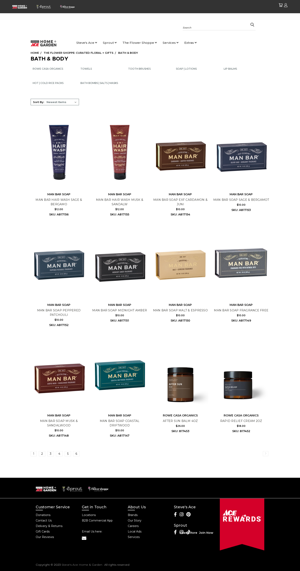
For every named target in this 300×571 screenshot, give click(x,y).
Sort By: (38, 102)
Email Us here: (92, 531)
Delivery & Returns (49, 526)
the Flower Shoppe (138, 43)
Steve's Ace (85, 43)
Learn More (188, 533)
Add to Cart (58, 159)
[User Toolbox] (286, 5)
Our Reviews (45, 537)
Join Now (206, 533)
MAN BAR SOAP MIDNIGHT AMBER (119, 310)
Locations (89, 515)
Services (170, 43)
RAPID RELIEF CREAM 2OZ (241, 421)
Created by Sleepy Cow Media (240, 565)
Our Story (134, 520)
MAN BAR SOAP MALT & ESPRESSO (180, 310)
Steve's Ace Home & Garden (82, 565)
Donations (43, 515)
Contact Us (44, 520)
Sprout (109, 43)
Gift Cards (43, 531)
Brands (133, 515)
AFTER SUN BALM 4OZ (180, 421)
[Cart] (281, 5)
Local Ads (134, 531)
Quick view (59, 144)
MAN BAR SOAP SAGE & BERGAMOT (241, 200)
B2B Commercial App (97, 520)
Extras (189, 43)
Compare (57, 152)
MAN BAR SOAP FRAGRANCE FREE (241, 310)
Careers (133, 526)
